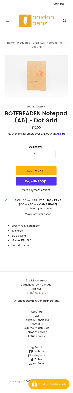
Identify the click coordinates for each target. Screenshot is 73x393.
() (59, 4)
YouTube (38, 363)
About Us (36, 312)
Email (38, 347)
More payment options (36, 190)
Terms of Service (36, 332)
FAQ (36, 316)
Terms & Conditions (36, 320)
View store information (38, 214)
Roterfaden (36, 106)
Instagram (38, 355)
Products (22, 43)
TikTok (38, 359)
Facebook (38, 351)
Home (11, 43)
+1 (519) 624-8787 (36, 293)
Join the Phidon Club (36, 328)
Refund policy (36, 336)
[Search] (65, 21)
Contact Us (37, 324)
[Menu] (7, 20)
